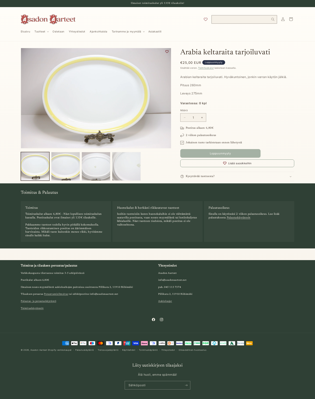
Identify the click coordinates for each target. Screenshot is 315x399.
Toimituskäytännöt (32, 308)
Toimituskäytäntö (148, 350)
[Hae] (273, 19)
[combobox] (244, 19)
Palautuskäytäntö (84, 350)
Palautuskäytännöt (238, 217)
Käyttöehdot (128, 350)
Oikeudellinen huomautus (192, 350)
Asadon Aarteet (38, 350)
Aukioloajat (165, 301)
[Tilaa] (186, 385)
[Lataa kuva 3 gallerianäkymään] (96, 166)
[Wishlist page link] (205, 19)
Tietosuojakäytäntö (108, 350)
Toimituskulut (206, 68)
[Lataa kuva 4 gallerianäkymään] (126, 166)
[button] (41, 31)
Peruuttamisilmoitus (56, 294)
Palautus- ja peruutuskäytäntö (38, 301)
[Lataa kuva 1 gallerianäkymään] (35, 166)
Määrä (184, 110)
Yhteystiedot (168, 350)
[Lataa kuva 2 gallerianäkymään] (65, 166)
